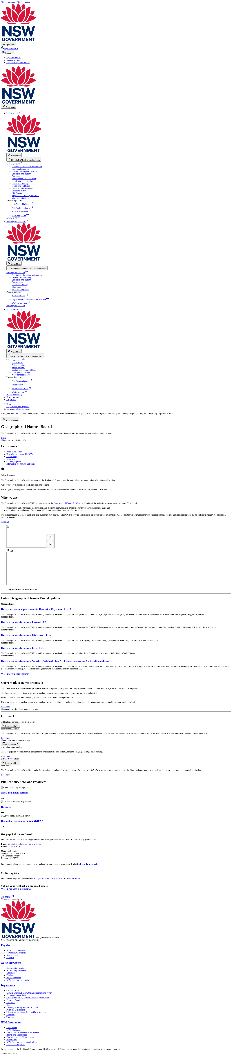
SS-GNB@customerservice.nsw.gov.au (24, 844)
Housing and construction (23, 188)
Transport (10, 1014)
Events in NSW (18, 367)
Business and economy (21, 277)
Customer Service (13, 1000)
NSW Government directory (18, 980)
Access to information (15, 968)
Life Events (17, 193)
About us (5, 522)
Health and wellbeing (21, 186)
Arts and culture (18, 365)
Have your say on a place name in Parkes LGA (22, 648)
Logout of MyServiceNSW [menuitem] (18, 62)
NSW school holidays (21, 375)
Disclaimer (11, 975)
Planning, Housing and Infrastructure (22, 1007)
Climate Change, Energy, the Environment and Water (29, 993)
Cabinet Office (12, 990)
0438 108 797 (75, 878)
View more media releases (15, 673)
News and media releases (14, 792)
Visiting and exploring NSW (24, 370)
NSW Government (11, 1022)
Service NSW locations (16, 953)
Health (9, 1005)
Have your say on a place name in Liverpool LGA (23, 622)
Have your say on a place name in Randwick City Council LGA (36, 609)
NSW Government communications (21, 1042)
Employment (17, 282)
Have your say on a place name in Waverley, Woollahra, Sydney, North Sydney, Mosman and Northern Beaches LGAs (55, 661)
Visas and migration (20, 198)
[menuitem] (13, 58)
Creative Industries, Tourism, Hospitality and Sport (27, 998)
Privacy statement (13, 977)
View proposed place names (16, 888)
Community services (20, 169)
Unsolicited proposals (15, 1044)
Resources (6, 806)
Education (10, 1002)
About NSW (17, 363)
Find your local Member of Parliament (22, 1032)
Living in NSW (14, 164)
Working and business (17, 272)
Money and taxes (19, 287)
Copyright (10, 973)
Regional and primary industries (25, 195)
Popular (5, 945)
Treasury (10, 1017)
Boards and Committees (16, 1035)
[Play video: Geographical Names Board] (50, 541)
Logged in (9, 53)
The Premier (11, 1027)
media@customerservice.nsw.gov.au (47, 878)
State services (12, 955)
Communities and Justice (17, 995)
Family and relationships (22, 181)
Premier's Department (15, 1010)
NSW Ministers (13, 1030)
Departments (8, 985)
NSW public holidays (21, 372)
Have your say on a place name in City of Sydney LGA (26, 635)
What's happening (15, 360)
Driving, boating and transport (24, 171)
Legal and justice (19, 191)
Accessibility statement (16, 970)
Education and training (21, 174)
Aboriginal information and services (27, 166)
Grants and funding (20, 183)
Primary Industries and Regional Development (26, 1012)
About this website (11, 962)
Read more (5, 707)
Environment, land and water (24, 178)
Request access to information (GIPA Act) (23, 821)
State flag (10, 957)
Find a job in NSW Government (20, 1037)
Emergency (16, 176)
